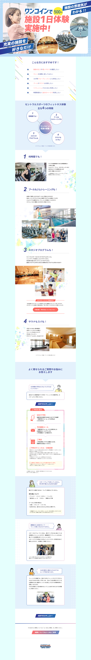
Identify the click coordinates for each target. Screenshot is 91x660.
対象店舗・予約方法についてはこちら (45, 309)
